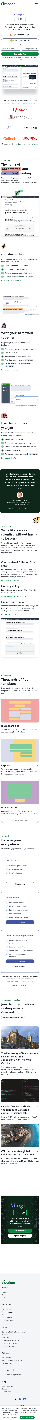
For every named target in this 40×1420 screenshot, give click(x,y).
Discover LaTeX (10, 458)
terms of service (25, 57)
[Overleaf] (8, 3)
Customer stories (8, 1321)
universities (33, 144)
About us (5, 1292)
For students (6, 1363)
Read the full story (20, 508)
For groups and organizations (12, 1360)
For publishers (7, 1318)
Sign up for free (20, 1231)
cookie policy (15, 1414)
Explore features (11, 280)
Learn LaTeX (8, 614)
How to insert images (9, 1343)
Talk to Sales (20, 966)
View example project (13, 596)
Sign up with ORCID (21, 40)
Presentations (20, 807)
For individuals (7, 1358)
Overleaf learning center (10, 1340)
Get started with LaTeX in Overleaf (13, 1332)
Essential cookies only (10, 1417)
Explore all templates (20, 821)
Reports (20, 765)
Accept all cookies (27, 1417)
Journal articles (20, 725)
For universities (7, 1312)
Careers (4, 1295)
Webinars (5, 1338)
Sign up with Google (21, 35)
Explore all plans (20, 1236)
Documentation (7, 1386)
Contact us (5, 1389)
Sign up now (20, 884)
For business (6, 1309)
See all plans (20, 985)
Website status (7, 1392)
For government (7, 1315)
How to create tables (9, 1346)
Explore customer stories (13, 1017)
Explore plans (20, 922)
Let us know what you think (11, 1375)
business (21, 144)
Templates (5, 1335)
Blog (3, 1298)
